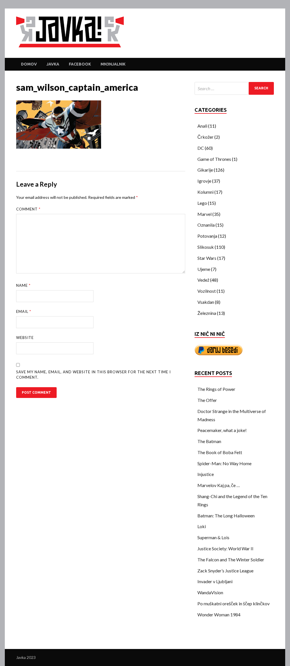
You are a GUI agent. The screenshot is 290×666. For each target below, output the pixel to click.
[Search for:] (234, 88)
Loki (201, 526)
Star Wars (206, 258)
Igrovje (204, 181)
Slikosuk (205, 247)
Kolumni (205, 192)
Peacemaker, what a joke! (222, 430)
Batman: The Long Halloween (226, 515)
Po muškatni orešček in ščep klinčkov (233, 603)
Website (25, 337)
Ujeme (203, 269)
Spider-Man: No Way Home (224, 463)
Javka (52, 64)
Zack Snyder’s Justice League (225, 570)
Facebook (80, 64)
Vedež (203, 280)
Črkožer (205, 137)
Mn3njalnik (113, 64)
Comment (28, 209)
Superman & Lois (213, 537)
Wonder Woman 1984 (218, 614)
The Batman (209, 441)
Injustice (205, 474)
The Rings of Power (216, 389)
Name (23, 285)
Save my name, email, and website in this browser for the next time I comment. (93, 375)
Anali (202, 125)
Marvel (204, 214)
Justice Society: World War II (225, 548)
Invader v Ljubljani (215, 581)
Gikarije (205, 169)
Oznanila (206, 224)
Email (23, 311)
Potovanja (207, 236)
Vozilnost (206, 291)
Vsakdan (205, 302)
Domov (29, 64)
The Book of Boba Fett (219, 452)
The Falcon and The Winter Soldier (230, 559)
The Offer (207, 400)
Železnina (206, 313)
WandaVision (210, 592)
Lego (202, 203)
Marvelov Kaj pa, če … (218, 485)
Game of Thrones (214, 159)
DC (200, 148)
